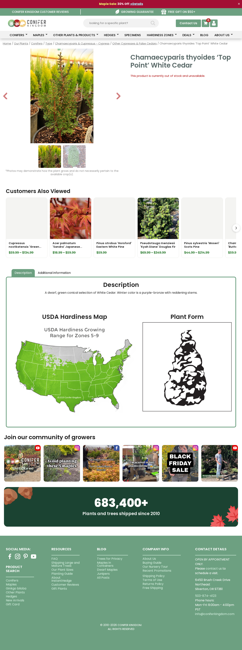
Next (118, 96)
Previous (5, 96)
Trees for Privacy (109, 559)
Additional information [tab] (54, 273)
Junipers (103, 573)
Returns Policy (153, 584)
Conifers (37, 43)
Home (7, 43)
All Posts (103, 577)
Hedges (11, 596)
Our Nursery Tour (155, 566)
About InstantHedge (61, 579)
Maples (11, 584)
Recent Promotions (157, 570)
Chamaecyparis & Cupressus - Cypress (82, 43)
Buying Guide (152, 562)
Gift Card (12, 604)
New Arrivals (15, 600)
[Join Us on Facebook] (10, 559)
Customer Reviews (65, 584)
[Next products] (236, 228)
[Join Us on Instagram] (18, 559)
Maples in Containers (105, 564)
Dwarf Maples (107, 569)
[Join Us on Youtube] (34, 559)
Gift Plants (59, 588)
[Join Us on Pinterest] (26, 559)
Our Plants (21, 43)
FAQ (54, 559)
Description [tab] (23, 273)
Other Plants (15, 592)
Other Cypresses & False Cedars (134, 43)
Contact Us (188, 23)
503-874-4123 (205, 596)
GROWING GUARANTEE (137, 12)
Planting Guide (62, 573)
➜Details (136, 4)
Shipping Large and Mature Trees (65, 564)
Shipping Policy (154, 576)
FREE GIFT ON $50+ (181, 12)
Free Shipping (153, 588)
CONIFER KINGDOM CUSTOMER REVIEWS (40, 12)
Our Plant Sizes (62, 569)
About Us (149, 559)
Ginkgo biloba (16, 588)
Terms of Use (152, 580)
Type (48, 43)
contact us (214, 568)
